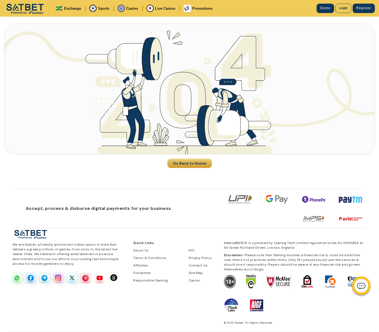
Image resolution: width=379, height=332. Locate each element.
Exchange (72, 8)
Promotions (202, 8)
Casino (132, 8)
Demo (325, 8)
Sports (103, 8)
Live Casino (165, 8)
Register (363, 8)
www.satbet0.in (235, 243)
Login (343, 8)
